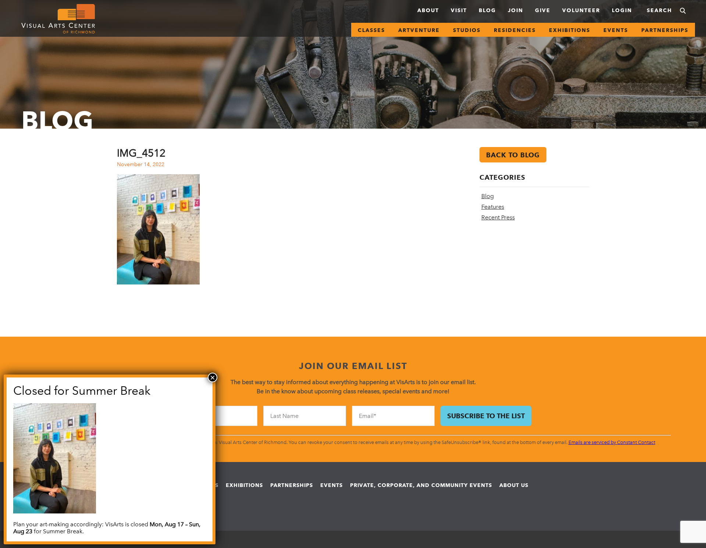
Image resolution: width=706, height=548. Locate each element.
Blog (487, 10)
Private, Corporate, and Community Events (421, 485)
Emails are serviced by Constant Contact (611, 442)
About (428, 10)
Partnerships (664, 30)
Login (622, 10)
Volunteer (581, 10)
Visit (459, 10)
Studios (467, 30)
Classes (371, 30)
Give (542, 10)
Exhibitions (569, 30)
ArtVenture (419, 30)
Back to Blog (513, 155)
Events (615, 30)
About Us (513, 485)
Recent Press (498, 217)
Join (515, 10)
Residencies (515, 30)
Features (492, 206)
